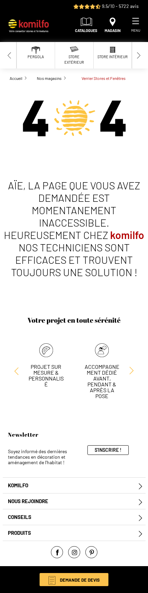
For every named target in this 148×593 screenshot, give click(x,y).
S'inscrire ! (108, 450)
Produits (19, 532)
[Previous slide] (10, 55)
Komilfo (18, 485)
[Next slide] (139, 55)
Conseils (19, 517)
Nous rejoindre (28, 501)
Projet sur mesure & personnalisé (46, 375)
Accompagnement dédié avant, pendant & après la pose (102, 381)
